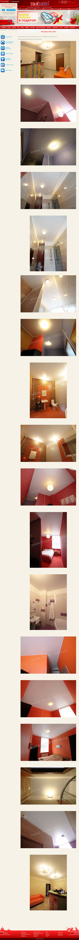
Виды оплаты (60, 932)
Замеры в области (37, 932)
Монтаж (32, 27)
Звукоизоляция (24, 933)
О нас (47, 936)
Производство (36, 934)
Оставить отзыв (9, 64)
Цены (22, 27)
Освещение (55, 27)
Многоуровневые (40, 27)
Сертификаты (60, 934)
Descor (14, 27)
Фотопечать (23, 935)
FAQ (46, 933)
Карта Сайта (60, 935)
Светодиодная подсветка (25, 934)
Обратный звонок (15, 1)
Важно (47, 932)
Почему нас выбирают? (8, 59)
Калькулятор (9, 36)
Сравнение (48, 934)
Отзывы (66, 27)
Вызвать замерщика (8, 48)
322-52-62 (67, 3)
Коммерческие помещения (38, 933)
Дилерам (47, 935)
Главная (3, 27)
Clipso (9, 27)
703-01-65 (65, 1)
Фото (61, 27)
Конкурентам (9, 70)
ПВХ (18, 27)
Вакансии (60, 933)
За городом (36, 935)
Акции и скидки (9, 53)
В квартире (36, 936)
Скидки (27, 27)
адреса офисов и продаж (5, 934)
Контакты (72, 27)
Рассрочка (23, 932)
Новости (6, 29)
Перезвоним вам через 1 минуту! (9, 42)
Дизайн (49, 27)
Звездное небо (23, 936)
